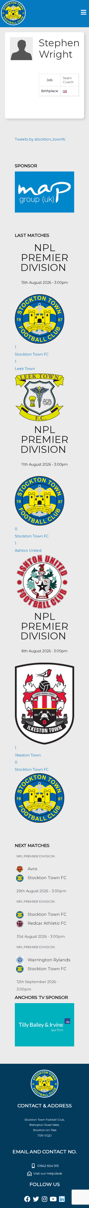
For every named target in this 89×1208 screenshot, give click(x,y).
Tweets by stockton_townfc (40, 139)
